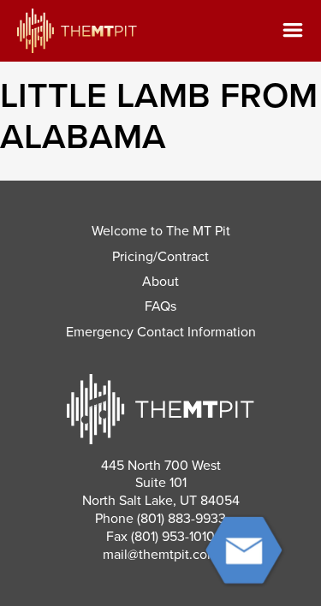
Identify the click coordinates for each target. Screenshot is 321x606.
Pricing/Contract (160, 256)
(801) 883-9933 (181, 518)
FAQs (160, 306)
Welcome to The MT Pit (161, 231)
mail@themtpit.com (160, 554)
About (160, 281)
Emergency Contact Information (161, 332)
